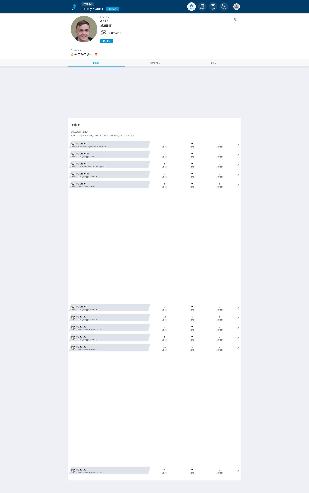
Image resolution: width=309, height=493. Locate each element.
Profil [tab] (96, 63)
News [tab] (213, 63)
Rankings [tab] (155, 63)
